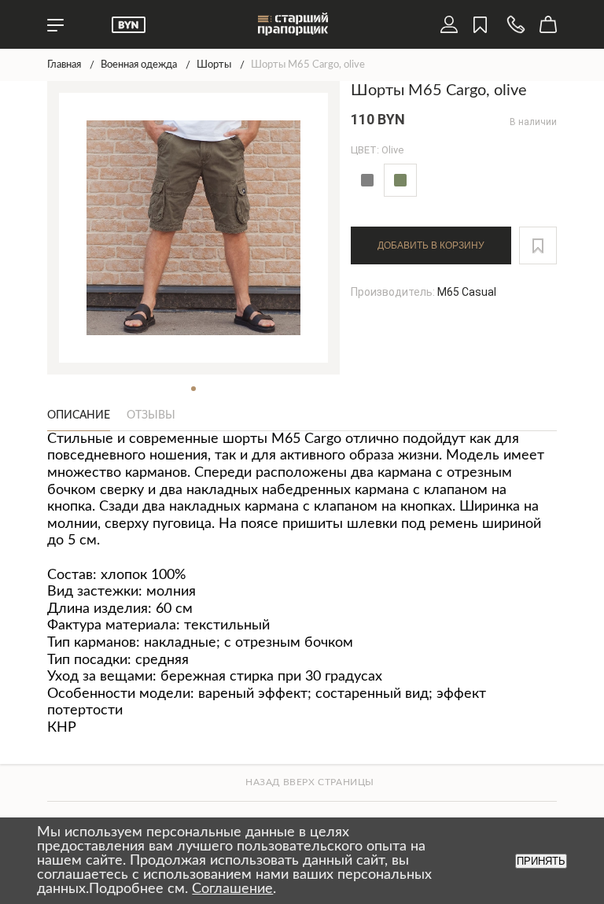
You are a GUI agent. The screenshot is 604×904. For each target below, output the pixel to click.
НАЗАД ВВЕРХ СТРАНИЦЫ (309, 782)
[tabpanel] (194, 227)
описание (78, 415)
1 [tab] (193, 388)
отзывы (151, 415)
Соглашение (232, 889)
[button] (538, 245)
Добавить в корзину (431, 245)
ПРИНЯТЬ (541, 861)
